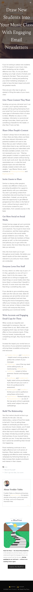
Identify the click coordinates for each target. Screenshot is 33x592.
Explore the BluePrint (16, 567)
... (28, 504)
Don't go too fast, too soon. (14, 472)
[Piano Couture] (3, 3)
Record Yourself (10, 470)
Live (6, 467)
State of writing (15, 495)
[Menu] (30, 2)
